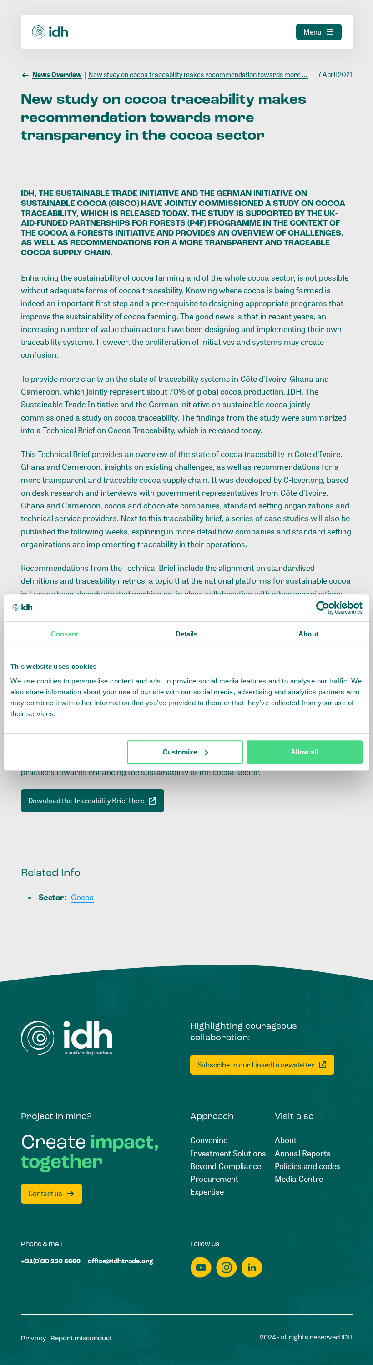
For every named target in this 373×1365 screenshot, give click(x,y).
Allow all (304, 752)
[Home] (50, 31)
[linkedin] (252, 1267)
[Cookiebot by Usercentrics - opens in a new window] (323, 608)
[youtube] (201, 1267)
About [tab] (308, 634)
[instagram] (226, 1267)
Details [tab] (187, 634)
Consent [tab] (64, 634)
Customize (180, 752)
